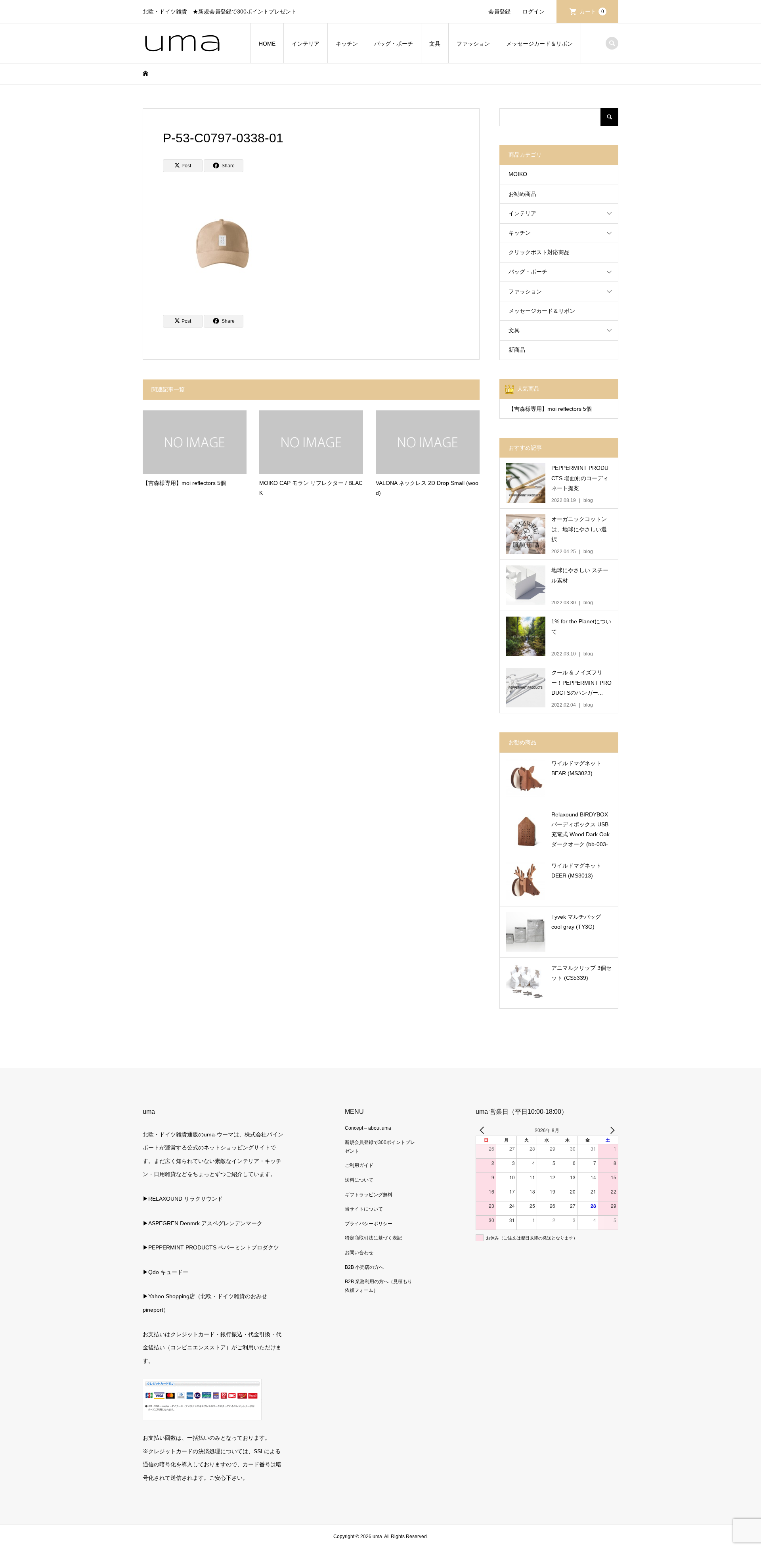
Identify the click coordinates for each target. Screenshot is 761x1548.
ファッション (473, 43)
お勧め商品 (522, 194)
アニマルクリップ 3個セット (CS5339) (581, 973)
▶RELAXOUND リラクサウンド (183, 1198)
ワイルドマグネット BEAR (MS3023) (576, 768)
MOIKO (518, 174)
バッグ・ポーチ (393, 43)
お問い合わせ (359, 1252)
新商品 (517, 350)
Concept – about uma (368, 1128)
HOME (267, 43)
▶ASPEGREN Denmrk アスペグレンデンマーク (202, 1223)
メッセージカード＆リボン (539, 43)
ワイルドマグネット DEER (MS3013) (576, 870)
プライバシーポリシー (368, 1223)
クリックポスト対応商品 (539, 252)
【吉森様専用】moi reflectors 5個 (550, 409)
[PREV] (483, 1130)
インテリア (305, 43)
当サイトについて (364, 1209)
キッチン (347, 43)
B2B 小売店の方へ (364, 1267)
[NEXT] (610, 1130)
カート (591, 11)
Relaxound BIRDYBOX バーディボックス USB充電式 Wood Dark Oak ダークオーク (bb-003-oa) (580, 830)
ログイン (533, 11)
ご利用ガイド (359, 1165)
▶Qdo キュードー (165, 1272)
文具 (434, 43)
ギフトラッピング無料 (368, 1194)
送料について (359, 1180)
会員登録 (499, 11)
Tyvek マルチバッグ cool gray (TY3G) (576, 922)
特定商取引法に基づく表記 (373, 1238)
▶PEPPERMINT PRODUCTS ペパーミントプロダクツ (211, 1247)
